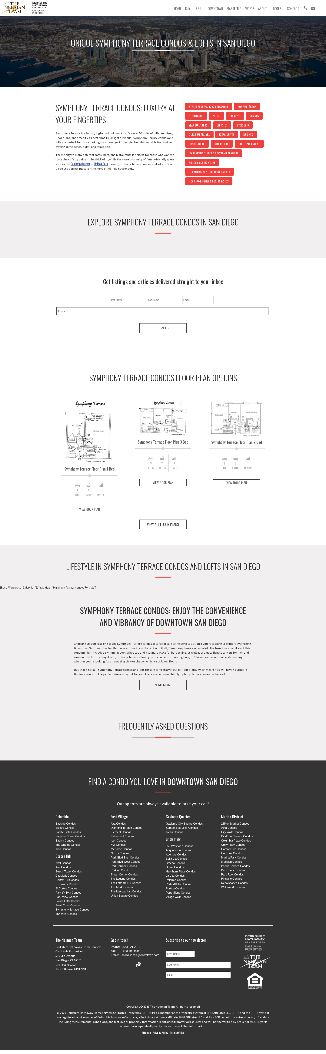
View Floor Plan (89, 509)
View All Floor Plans (163, 524)
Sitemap (146, 1032)
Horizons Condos (232, 853)
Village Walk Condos (178, 896)
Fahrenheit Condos (122, 836)
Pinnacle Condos (231, 878)
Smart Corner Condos (124, 874)
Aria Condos (63, 867)
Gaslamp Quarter (178, 816)
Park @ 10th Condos (68, 892)
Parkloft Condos (121, 870)
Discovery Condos (66, 884)
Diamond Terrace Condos (126, 827)
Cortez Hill (63, 856)
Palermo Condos (176, 880)
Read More (163, 685)
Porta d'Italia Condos (178, 884)
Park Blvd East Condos (125, 857)
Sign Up (163, 328)
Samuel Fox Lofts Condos (182, 827)
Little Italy (173, 839)
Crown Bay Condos (233, 844)
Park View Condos (66, 896)
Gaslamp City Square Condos (184, 823)
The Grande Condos (68, 844)
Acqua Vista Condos (178, 850)
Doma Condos (175, 867)
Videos (249, 8)
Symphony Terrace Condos (72, 909)
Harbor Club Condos (233, 849)
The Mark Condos (122, 887)
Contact (293, 8)
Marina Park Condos (234, 857)
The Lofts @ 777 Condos (126, 883)
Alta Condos (118, 823)
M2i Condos (118, 844)
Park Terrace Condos (124, 866)
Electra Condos (65, 827)
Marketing (234, 8)
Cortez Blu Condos (67, 880)
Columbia (62, 816)
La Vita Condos (175, 875)
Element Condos (121, 832)
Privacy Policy (160, 1032)
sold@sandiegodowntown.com (140, 955)
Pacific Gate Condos (68, 832)
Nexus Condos (120, 853)
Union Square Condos (124, 895)
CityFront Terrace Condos (237, 836)
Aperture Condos (176, 854)
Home (177, 8)
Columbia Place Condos (236, 840)
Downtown (215, 8)
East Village (119, 816)
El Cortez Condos (66, 888)
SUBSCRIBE (200, 989)
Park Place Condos (233, 870)
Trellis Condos (174, 832)
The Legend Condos (123, 878)
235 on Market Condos (235, 823)
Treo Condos (63, 849)
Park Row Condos (232, 874)
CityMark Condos (66, 875)
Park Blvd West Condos (125, 861)
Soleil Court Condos (67, 905)
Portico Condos (175, 888)
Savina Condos (64, 840)
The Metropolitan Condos (126, 891)
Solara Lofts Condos (68, 901)
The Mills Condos (66, 913)
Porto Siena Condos (178, 892)
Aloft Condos (63, 863)
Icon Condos (118, 840)
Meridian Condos (231, 861)
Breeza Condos (175, 863)
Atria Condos (229, 827)
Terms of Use (176, 1032)
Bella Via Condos (176, 858)
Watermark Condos (233, 887)
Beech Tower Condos (68, 871)
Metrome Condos (121, 849)
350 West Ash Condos (179, 846)
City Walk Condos (232, 832)
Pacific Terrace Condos (235, 866)
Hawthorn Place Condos (181, 871)
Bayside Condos (65, 823)
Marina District (232, 816)
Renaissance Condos (234, 883)
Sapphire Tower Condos (70, 836)
